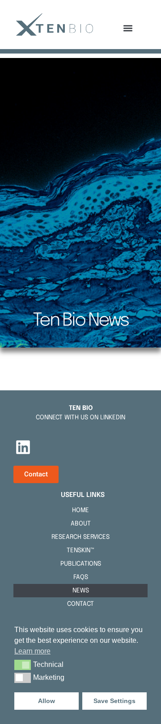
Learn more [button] (32, 651)
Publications (80, 564)
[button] (128, 28)
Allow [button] (46, 700)
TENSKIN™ (80, 550)
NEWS (80, 590)
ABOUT (81, 524)
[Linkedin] (22, 447)
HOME (80, 510)
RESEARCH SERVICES (80, 537)
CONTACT (80, 604)
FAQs (80, 577)
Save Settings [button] (114, 700)
